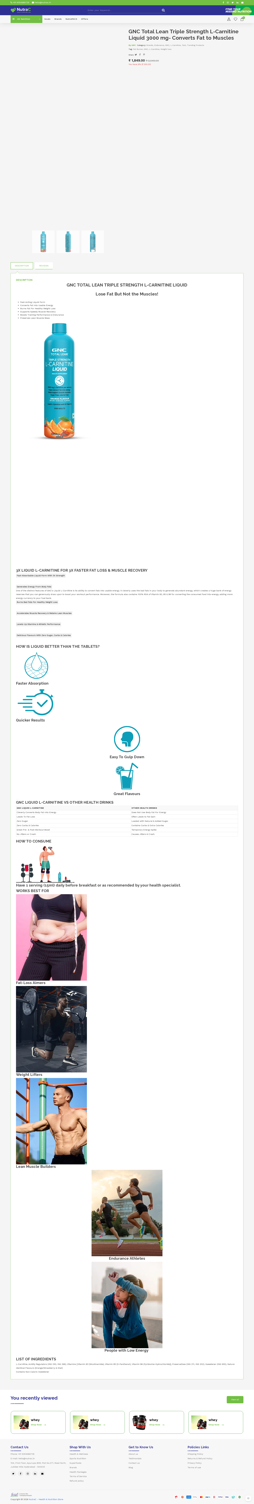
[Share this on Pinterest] (144, 55)
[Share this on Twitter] (136, 55)
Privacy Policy (194, 1463)
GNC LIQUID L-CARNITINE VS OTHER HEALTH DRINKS (65, 802)
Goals (47, 19)
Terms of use (194, 1467)
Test (184, 45)
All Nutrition (23, 19)
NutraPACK (71, 19)
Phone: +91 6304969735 (22, 1454)
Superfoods (75, 1463)
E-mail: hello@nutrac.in (23, 1458)
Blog (131, 1467)
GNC (133, 45)
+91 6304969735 (20, 2)
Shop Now (36, 1424)
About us (133, 1454)
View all (235, 1399)
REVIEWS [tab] (44, 265)
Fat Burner (138, 49)
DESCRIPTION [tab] (22, 265)
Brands (58, 19)
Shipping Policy (195, 1454)
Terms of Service (78, 1476)
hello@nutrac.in (42, 2)
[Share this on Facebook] (140, 55)
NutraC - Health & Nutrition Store (46, 1499)
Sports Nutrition (78, 1458)
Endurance (159, 45)
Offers (84, 19)
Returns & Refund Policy (200, 1458)
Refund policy (77, 1481)
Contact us (134, 1463)
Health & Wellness (79, 1454)
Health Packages (78, 1472)
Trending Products (195, 45)
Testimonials (135, 1458)
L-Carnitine (176, 45)
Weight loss (166, 49)
